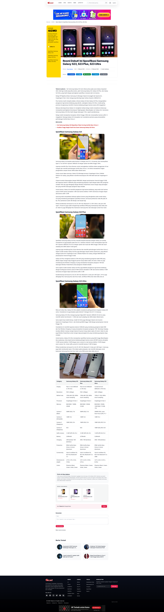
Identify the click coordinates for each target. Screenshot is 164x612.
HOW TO (70, 2)
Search (87, 591)
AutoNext (79, 591)
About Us (48, 602)
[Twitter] (56, 595)
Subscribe (114, 586)
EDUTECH (70, 589)
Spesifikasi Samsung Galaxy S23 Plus (53, 56)
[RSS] (63, 595)
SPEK (65, 2)
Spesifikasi (88, 589)
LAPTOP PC (80, 2)
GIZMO (60, 2)
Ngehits (78, 589)
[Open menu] (110, 3)
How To (78, 586)
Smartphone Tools (90, 582)
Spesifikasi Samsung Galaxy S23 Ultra (53, 60)
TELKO (69, 584)
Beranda (48, 22)
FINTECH (69, 591)
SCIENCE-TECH (71, 593)
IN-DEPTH (70, 586)
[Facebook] (50, 595)
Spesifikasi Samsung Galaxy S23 (53, 52)
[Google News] (46, 595)
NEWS (74, 2)
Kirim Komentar (60, 526)
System (114, 2)
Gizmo (78, 582)
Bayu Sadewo (70, 69)
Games (78, 595)
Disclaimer (66, 602)
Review (78, 584)
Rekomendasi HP (90, 584)
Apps (78, 593)
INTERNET (70, 595)
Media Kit (60, 602)
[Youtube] (60, 595)
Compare (88, 586)
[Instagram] (53, 595)
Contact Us (54, 602)
